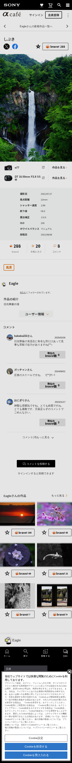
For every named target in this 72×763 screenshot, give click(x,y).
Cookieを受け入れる (36, 755)
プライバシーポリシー (45, 727)
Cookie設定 (36, 738)
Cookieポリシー (36, 725)
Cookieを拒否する (36, 746)
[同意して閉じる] (69, 671)
